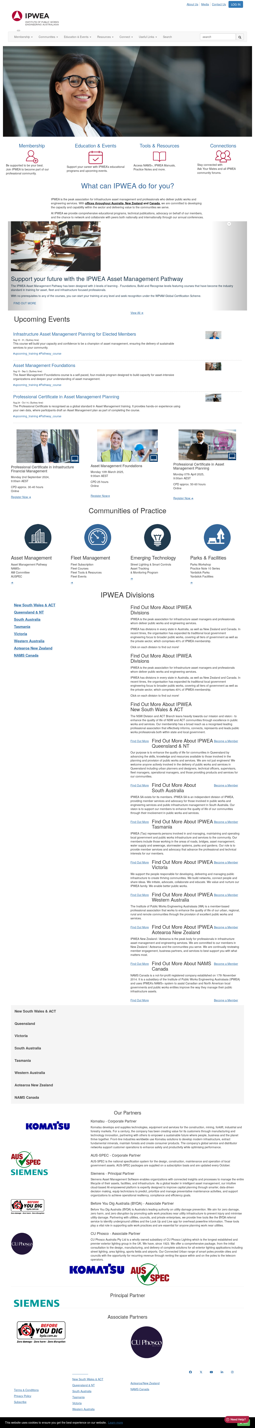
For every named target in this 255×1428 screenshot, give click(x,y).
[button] (26, 261)
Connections (223, 145)
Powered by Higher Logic (128, 1416)
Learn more (115, 1422)
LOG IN (235, 4)
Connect (125, 37)
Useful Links (147, 37)
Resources (104, 37)
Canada (154, 203)
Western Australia (29, 631)
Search (167, 37)
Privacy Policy (22, 1386)
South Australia (27, 609)
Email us (195, 1382)
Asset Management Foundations (44, 355)
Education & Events (76, 37)
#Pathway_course (50, 343)
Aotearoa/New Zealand (145, 1373)
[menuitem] (193, 3)
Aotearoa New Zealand (33, 638)
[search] (240, 36)
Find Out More (139, 731)
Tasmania (22, 616)
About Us (192, 4)
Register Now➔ (100, 486)
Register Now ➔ (21, 487)
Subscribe (20, 1392)
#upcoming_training (25, 343)
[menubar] (207, 3)
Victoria (20, 623)
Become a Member (226, 731)
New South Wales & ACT (34, 595)
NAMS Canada (26, 645)
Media (205, 4)
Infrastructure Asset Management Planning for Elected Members (74, 324)
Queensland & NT (29, 602)
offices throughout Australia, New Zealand (114, 203)
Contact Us (219, 4)
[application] (127, 91)
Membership (22, 37)
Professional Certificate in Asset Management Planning (66, 386)
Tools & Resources (159, 145)
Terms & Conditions (26, 1380)
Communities (47, 37)
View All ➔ (136, 303)
